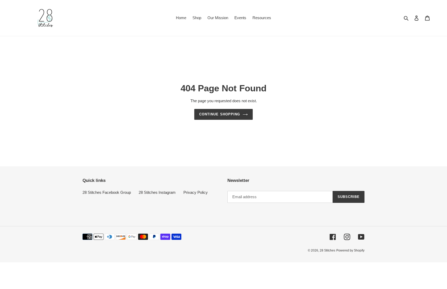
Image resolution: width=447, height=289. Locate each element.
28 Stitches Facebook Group (107, 192)
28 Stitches (327, 250)
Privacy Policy (195, 192)
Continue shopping (219, 114)
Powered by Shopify (350, 250)
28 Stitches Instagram (157, 192)
